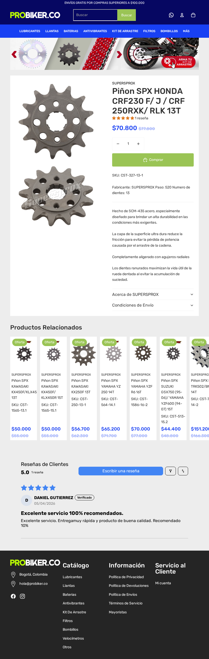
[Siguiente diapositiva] (194, 388)
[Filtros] (170, 471)
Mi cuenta (163, 583)
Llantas (69, 586)
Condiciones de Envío (132, 305)
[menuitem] (29, 31)
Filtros (68, 621)
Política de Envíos (123, 594)
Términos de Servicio (125, 603)
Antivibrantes (73, 603)
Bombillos (70, 629)
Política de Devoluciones (129, 586)
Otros (67, 647)
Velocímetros (73, 638)
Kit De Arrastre (74, 612)
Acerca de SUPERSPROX (135, 294)
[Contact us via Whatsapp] (171, 15)
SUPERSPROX (123, 83)
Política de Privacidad (126, 577)
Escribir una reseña (120, 470)
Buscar (126, 15)
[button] (123, 118)
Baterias (69, 594)
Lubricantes (72, 577)
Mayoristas (118, 612)
